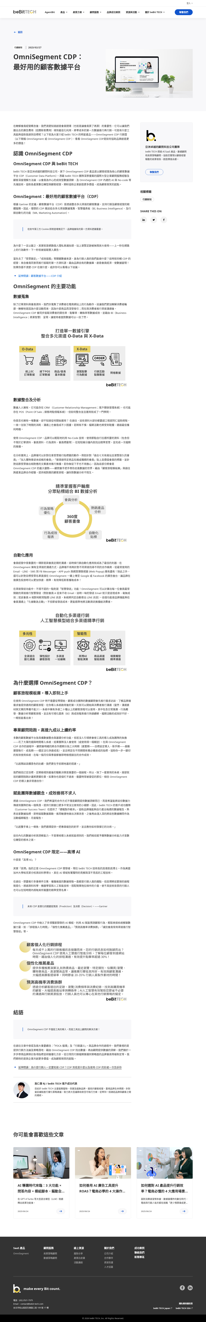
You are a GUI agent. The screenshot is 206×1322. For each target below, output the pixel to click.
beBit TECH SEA (183, 1308)
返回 (20, 32)
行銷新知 (147, 199)
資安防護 (108, 1262)
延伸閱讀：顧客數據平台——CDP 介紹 (40, 276)
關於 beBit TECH (153, 12)
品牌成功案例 (113, 12)
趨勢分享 (78, 1253)
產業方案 (77, 12)
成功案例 (139, 1248)
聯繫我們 (183, 12)
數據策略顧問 (50, 1258)
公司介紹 (108, 1253)
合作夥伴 (108, 1258)
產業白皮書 (79, 1258)
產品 (62, 12)
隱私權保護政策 (186, 1303)
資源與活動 (131, 12)
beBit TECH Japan (161, 1308)
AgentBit (50, 12)
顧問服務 (94, 12)
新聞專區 (139, 1257)
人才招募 (108, 1266)
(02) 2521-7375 (26, 1300)
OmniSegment (21, 1253)
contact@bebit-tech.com (31, 1304)
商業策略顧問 (50, 1253)
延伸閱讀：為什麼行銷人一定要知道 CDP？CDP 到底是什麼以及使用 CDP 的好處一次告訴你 (70, 1067)
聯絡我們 (139, 1252)
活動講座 (78, 1262)
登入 (189, 3)
